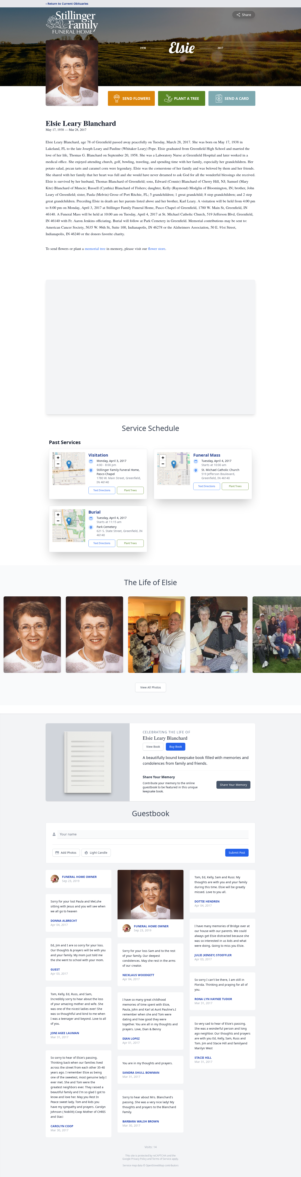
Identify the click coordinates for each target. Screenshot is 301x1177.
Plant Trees (130, 490)
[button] (68, 464)
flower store (156, 248)
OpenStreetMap (155, 1165)
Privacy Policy (139, 1159)
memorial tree (95, 248)
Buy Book (175, 747)
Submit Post (237, 853)
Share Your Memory (233, 785)
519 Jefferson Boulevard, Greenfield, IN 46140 (218, 476)
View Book (153, 747)
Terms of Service (161, 1159)
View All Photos (150, 687)
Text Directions (101, 490)
